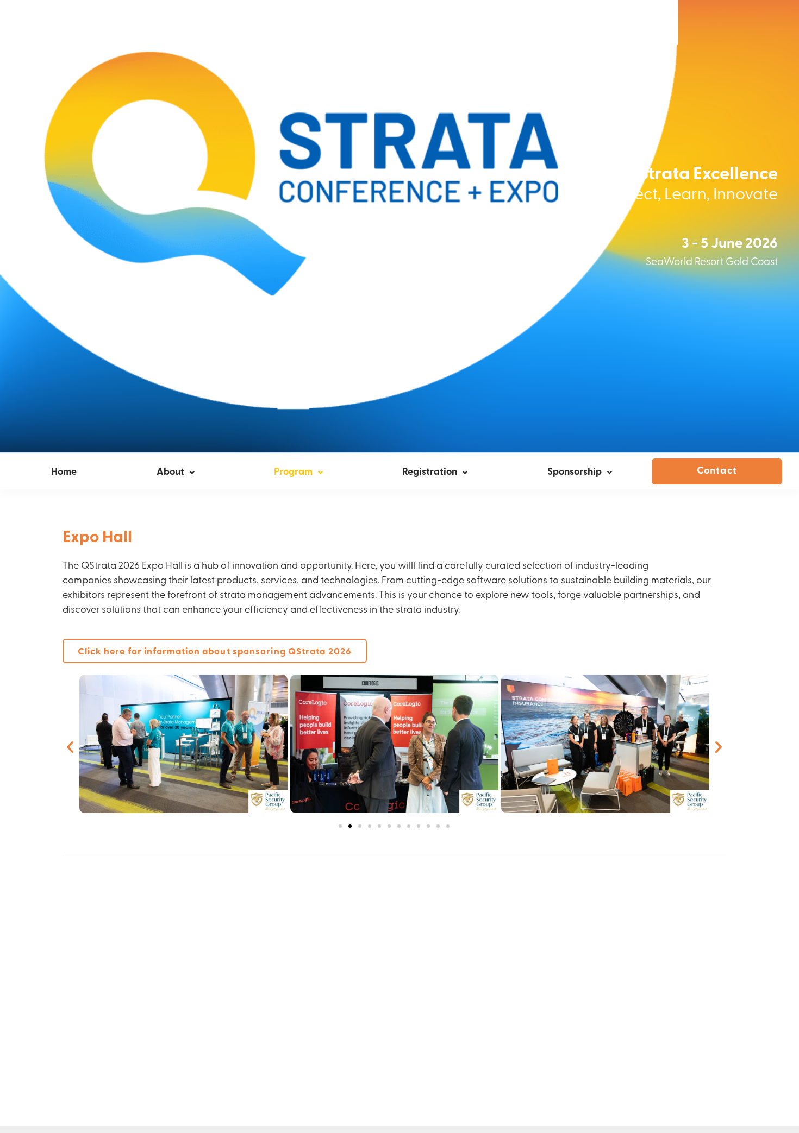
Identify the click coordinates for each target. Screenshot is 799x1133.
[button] (70, 746)
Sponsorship (574, 472)
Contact (717, 471)
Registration (429, 472)
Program (293, 472)
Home (64, 472)
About (170, 472)
